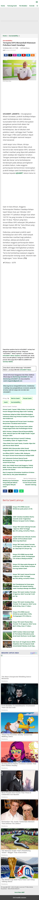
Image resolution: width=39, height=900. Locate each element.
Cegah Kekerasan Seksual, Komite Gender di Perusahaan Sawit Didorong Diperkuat (24, 539)
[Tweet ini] (10, 491)
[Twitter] (10, 55)
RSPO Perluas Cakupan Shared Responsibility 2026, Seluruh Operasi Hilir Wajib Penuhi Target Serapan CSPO (19, 433)
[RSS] (33, 55)
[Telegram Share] (16, 491)
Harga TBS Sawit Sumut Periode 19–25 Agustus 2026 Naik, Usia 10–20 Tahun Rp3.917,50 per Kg (24, 546)
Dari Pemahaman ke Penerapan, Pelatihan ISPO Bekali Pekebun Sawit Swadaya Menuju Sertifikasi (24, 586)
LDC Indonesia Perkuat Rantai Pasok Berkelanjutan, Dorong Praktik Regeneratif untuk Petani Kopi (17, 460)
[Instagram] (15, 55)
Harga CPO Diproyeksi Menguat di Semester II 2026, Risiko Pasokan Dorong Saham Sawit (24, 566)
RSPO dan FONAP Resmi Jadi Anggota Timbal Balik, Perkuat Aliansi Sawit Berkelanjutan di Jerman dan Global (18, 467)
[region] (18, 96)
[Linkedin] (19, 55)
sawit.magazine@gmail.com (12, 381)
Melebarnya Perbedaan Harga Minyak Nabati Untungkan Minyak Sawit (11, 482)
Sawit (6, 402)
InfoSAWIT (19, 173)
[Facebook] (6, 55)
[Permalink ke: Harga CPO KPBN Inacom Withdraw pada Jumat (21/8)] (7, 510)
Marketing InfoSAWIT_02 (11, 379)
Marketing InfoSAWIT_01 (21, 377)
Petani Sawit (27, 398)
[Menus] (37, 2)
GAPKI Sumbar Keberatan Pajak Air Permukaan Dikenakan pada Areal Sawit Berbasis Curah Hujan (24, 634)
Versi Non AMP (19, 892)
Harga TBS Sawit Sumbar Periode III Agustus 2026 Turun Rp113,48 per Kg (24, 594)
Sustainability (7, 40)
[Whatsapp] (21, 491)
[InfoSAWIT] (9, 2)
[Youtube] (24, 55)
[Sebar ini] (5, 491)
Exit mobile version (19, 897)
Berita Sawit (15, 398)
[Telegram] (28, 55)
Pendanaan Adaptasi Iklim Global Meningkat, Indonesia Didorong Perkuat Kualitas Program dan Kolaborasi (18, 416)
